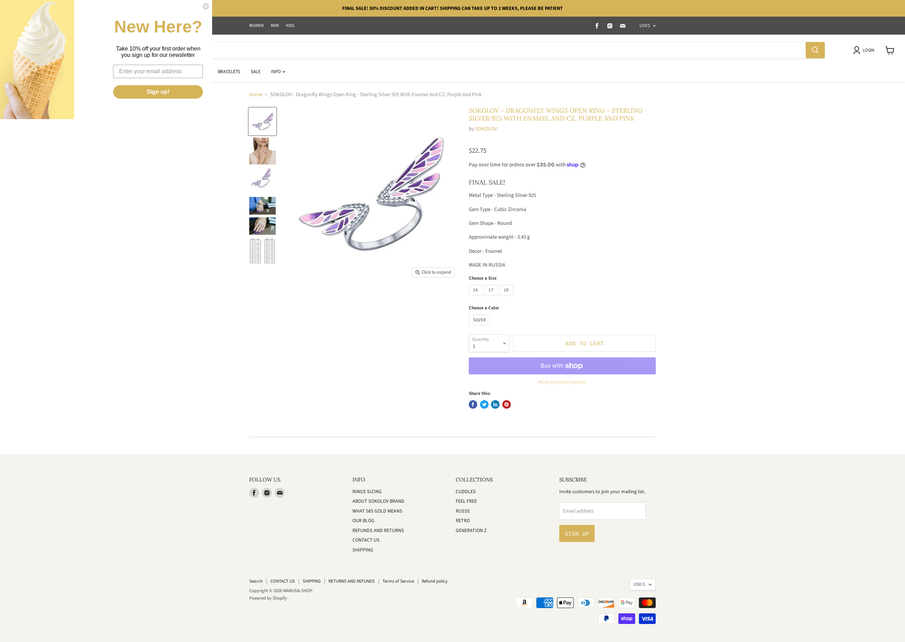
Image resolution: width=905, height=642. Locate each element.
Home (255, 95)
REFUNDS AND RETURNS (378, 530)
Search (256, 581)
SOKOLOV (486, 129)
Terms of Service (398, 581)
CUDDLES (466, 491)
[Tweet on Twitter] (484, 404)
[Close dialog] (205, 6)
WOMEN (256, 25)
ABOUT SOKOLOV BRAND (378, 501)
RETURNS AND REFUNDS (351, 581)
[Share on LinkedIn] (495, 404)
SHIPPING (362, 550)
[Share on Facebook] (473, 404)
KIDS (290, 25)
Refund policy (435, 581)
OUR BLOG (363, 520)
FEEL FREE (466, 501)
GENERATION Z (471, 530)
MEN (275, 25)
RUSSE (463, 511)
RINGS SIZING (367, 491)
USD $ (645, 26)
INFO (276, 71)
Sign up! (158, 92)
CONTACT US (366, 540)
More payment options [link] (562, 382)
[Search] (815, 50)
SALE (255, 71)
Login (868, 50)
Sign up (577, 533)
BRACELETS (229, 71)
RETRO (463, 520)
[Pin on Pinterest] (506, 404)
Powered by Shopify (268, 598)
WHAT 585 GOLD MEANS (377, 511)
